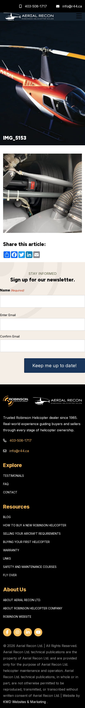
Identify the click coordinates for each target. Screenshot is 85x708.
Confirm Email (10, 336)
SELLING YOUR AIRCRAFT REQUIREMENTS (32, 533)
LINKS (7, 558)
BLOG (7, 517)
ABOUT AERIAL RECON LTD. (22, 600)
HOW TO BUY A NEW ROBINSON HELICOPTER (34, 525)
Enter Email (8, 315)
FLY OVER (10, 575)
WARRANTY (11, 550)
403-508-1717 (35, 6)
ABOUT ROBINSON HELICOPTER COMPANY (32, 608)
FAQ (6, 484)
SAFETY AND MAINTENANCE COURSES (30, 567)
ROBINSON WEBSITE (17, 616)
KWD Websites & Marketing (24, 702)
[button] (79, 16)
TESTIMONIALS (13, 475)
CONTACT (10, 492)
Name (12, 290)
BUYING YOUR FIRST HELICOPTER (26, 542)
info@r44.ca (72, 6)
